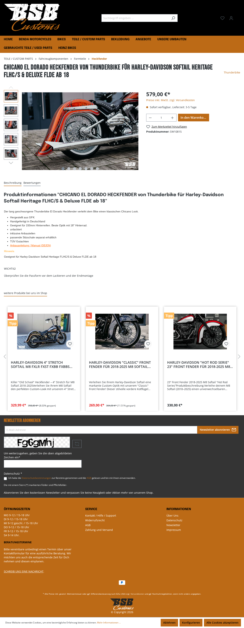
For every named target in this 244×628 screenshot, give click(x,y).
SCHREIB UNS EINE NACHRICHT (23, 571)
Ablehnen (169, 622)
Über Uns (172, 515)
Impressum (173, 530)
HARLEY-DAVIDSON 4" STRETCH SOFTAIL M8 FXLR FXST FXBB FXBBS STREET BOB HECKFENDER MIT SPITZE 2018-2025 (42, 364)
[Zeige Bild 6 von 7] (91, 168)
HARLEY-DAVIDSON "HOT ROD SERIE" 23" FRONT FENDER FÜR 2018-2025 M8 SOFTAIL (198, 364)
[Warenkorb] (238, 16)
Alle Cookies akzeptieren (222, 622)
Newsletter (173, 525)
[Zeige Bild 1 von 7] (63, 168)
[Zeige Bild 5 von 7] (85, 168)
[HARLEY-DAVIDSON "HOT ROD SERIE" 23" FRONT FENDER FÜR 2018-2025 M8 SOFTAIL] (200, 332)
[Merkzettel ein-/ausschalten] (70, 344)
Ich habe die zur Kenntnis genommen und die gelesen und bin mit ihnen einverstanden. (72, 478)
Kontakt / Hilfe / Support (100, 515)
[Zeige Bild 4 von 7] (80, 168)
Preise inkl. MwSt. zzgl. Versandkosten (170, 100)
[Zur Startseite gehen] (32, 17)
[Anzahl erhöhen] (173, 118)
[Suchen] (173, 18)
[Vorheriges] (25, 131)
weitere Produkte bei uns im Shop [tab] (25, 293)
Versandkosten (137, 594)
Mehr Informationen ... (109, 622)
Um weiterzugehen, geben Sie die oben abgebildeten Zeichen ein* (38, 455)
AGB (89, 478)
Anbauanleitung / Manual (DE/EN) (30, 245)
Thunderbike (232, 72)
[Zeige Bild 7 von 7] (97, 168)
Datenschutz (174, 520)
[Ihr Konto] (231, 18)
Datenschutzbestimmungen (36, 478)
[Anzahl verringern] (150, 118)
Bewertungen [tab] (32, 183)
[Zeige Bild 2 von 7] (68, 168)
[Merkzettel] (222, 18)
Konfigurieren (191, 622)
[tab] (13, 183)
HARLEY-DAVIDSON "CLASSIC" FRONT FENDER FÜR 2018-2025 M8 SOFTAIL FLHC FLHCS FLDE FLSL (120, 364)
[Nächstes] (135, 131)
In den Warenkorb (194, 117)
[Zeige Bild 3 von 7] (74, 168)
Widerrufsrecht (95, 520)
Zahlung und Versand (99, 530)
